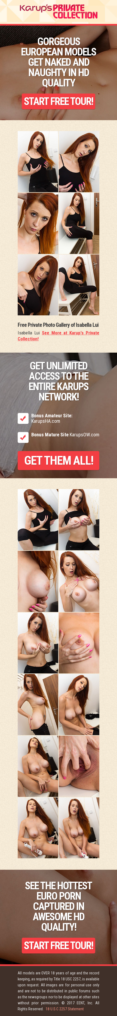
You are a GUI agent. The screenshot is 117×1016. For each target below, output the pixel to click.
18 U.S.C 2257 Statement (65, 1009)
